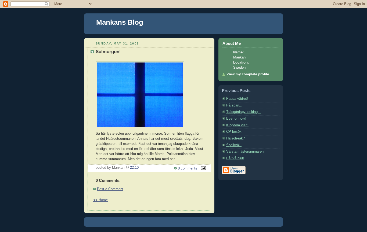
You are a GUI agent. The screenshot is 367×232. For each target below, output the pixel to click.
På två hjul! (235, 158)
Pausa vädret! (237, 99)
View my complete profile (247, 74)
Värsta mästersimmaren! (245, 151)
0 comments (187, 168)
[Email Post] (202, 168)
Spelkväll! (234, 145)
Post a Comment (110, 189)
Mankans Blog (119, 22)
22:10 (134, 168)
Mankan (239, 57)
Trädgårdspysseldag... (243, 112)
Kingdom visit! (237, 125)
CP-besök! (234, 132)
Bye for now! (236, 118)
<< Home (100, 200)
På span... (234, 105)
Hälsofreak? (235, 138)
